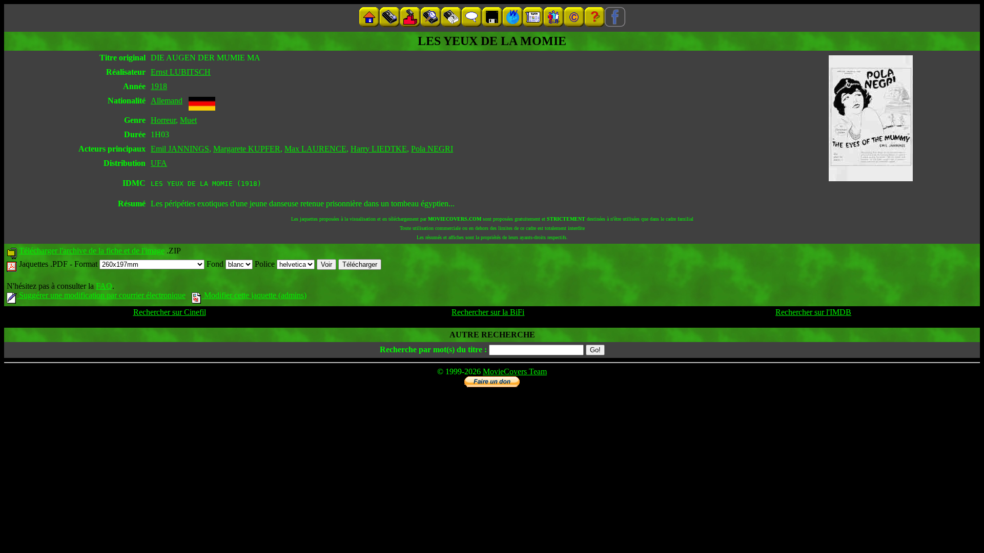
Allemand (166, 100)
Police (266, 264)
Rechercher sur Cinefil (169, 312)
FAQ (104, 286)
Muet (188, 120)
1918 (159, 86)
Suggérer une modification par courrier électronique (101, 295)
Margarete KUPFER (246, 148)
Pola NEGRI (432, 148)
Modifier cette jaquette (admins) (254, 295)
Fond (216, 264)
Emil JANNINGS (180, 148)
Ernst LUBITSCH (181, 72)
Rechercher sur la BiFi (488, 312)
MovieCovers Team (515, 371)
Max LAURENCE (315, 148)
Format (86, 264)
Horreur (163, 120)
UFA (159, 163)
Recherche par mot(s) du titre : (433, 349)
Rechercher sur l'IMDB (813, 312)
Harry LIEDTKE (379, 148)
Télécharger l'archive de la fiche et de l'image (92, 250)
